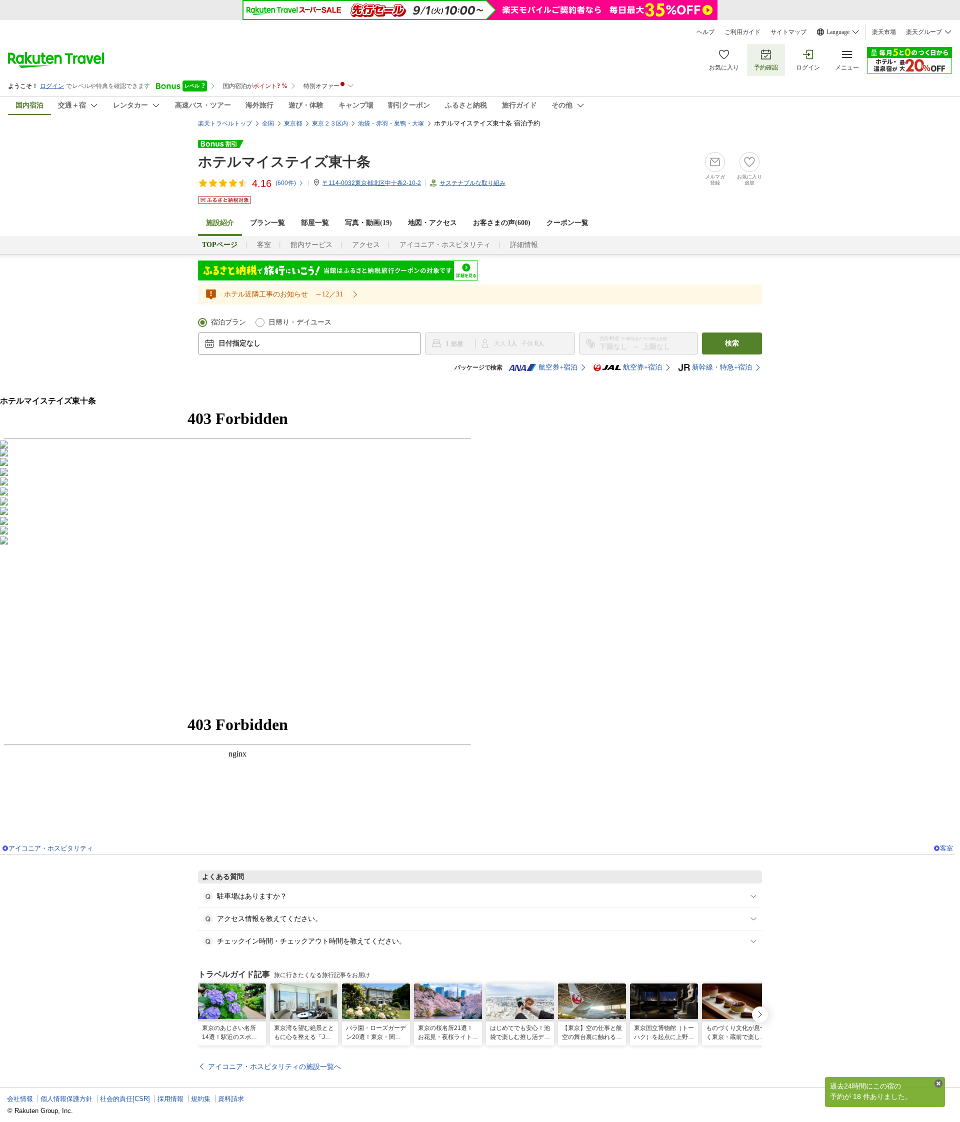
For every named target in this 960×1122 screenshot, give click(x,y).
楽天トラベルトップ (225, 123)
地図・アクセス (432, 222)
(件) (286, 183)
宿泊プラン (228, 322)
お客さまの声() (501, 222)
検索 (732, 343)
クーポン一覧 (567, 222)
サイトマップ (788, 32)
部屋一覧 (315, 222)
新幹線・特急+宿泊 (722, 367)
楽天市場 (884, 32)
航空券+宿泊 (558, 367)
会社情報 (20, 1098)
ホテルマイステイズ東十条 (284, 162)
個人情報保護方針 (66, 1098)
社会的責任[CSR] (125, 1098)
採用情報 (171, 1098)
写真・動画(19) (368, 222)
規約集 (200, 1098)
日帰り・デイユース (300, 322)
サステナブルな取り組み (473, 183)
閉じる (938, 1084)
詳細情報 (524, 244)
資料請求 (231, 1098)
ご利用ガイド (742, 32)
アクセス (366, 244)
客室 (264, 244)
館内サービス (311, 244)
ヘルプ (705, 32)
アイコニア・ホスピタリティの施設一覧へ (274, 1066)
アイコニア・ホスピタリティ (445, 244)
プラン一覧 (267, 222)
